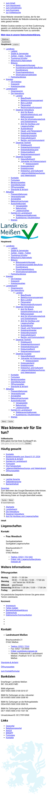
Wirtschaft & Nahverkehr (21, 60)
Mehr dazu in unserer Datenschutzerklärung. (21, 35)
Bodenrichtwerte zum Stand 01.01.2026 (23, 456)
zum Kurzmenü (12, 10)
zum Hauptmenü (13, 5)
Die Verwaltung (17, 93)
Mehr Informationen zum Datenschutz (17, 498)
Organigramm (17, 91)
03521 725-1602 (22, 557)
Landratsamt (11, 89)
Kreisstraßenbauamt (29, 150)
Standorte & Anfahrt (19, 189)
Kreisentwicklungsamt (30, 147)
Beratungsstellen (18, 182)
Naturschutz (21, 208)
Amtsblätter (16, 199)
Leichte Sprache (13, 479)
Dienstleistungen (18, 185)
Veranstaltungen (18, 196)
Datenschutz (11, 612)
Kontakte (15, 178)
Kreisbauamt (26, 145)
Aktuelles (10, 192)
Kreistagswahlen (18, 86)
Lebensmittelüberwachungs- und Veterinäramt (33, 174)
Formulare (15, 180)
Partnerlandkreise (18, 77)
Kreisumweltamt (28, 152)
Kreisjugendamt (27, 166)
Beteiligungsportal (14, 728)
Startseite (10, 507)
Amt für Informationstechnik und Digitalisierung (33, 120)
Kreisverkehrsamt (28, 138)
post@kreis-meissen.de (24, 651)
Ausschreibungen (18, 203)
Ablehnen (5, 39)
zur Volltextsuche (13, 12)
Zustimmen (6, 42)
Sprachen (5, 488)
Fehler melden (12, 608)
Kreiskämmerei (27, 168)
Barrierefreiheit (12, 484)
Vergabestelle (21, 206)
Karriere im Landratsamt (21, 213)
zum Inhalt (10, 3)
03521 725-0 (20, 646)
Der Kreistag (16, 82)
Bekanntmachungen (19, 201)
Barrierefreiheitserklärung (17, 610)
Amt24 (9, 730)
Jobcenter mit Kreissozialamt (33, 161)
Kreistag (9, 79)
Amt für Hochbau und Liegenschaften (30, 125)
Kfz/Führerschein (13, 466)
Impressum (11, 605)
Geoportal (10, 726)
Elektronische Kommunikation (19, 615)
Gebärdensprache (13, 481)
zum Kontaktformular (10, 671)
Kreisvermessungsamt (30, 154)
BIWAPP (9, 733)
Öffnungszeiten (17, 187)
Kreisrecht (15, 84)
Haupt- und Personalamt (31, 131)
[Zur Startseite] (19, 239)
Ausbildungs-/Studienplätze (28, 217)
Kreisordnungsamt (29, 135)
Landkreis (10, 49)
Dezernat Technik (23, 142)
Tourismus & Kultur (19, 58)
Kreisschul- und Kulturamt (32, 171)
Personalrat (26, 105)
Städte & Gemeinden (20, 53)
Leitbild (14, 51)
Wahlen (14, 220)
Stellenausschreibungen (26, 215)
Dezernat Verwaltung (25, 110)
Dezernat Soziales (23, 157)
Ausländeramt (27, 128)
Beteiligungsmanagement (32, 100)
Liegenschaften (22, 210)
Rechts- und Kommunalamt (32, 140)
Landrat (19, 96)
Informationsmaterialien (26, 75)
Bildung (14, 63)
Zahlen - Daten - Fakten (21, 56)
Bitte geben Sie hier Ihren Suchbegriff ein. (19, 441)
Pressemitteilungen (19, 194)
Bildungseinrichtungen (25, 65)
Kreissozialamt (32, 164)
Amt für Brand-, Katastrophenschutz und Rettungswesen (31, 114)
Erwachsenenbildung (25, 72)
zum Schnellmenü (14, 8)
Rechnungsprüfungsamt (31, 107)
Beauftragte (26, 98)
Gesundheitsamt (28, 159)
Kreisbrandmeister (28, 133)
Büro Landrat (26, 103)
